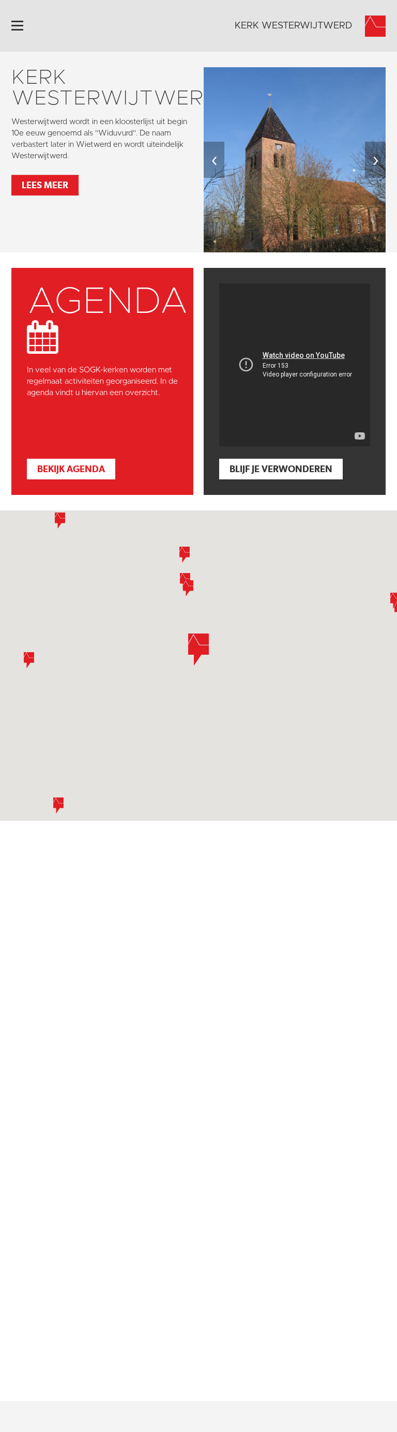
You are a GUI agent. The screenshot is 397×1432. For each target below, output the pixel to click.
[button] (198, 649)
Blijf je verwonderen (281, 468)
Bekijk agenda (71, 468)
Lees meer (45, 184)
